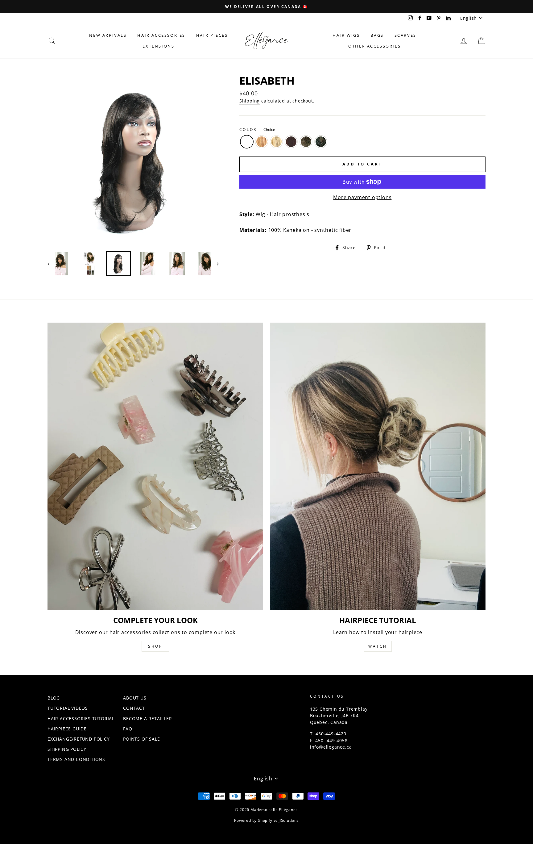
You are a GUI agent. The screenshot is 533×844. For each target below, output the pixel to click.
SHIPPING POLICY (67, 749)
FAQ (127, 729)
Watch (377, 646)
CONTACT (134, 708)
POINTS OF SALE (141, 739)
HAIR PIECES (212, 35)
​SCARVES (405, 35)
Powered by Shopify (253, 820)
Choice (247, 142)
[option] (266, 6)
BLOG (54, 698)
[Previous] (51, 263)
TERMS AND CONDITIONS (76, 759)
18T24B (276, 142)
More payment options (362, 197)
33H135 (291, 142)
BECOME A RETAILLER (147, 718)
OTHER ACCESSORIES (374, 46)
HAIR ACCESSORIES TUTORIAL (81, 718)
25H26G (261, 142)
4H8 (306, 142)
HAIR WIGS (346, 35)
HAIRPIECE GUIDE (67, 729)
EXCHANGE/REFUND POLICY (79, 739)
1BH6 (321, 142)
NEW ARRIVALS (107, 35)
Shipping (249, 101)
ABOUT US (134, 698)
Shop (155, 646)
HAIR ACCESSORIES (161, 35)
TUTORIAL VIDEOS (68, 708)
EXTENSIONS (158, 46)
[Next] (215, 263)
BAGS (376, 35)
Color (257, 129)
